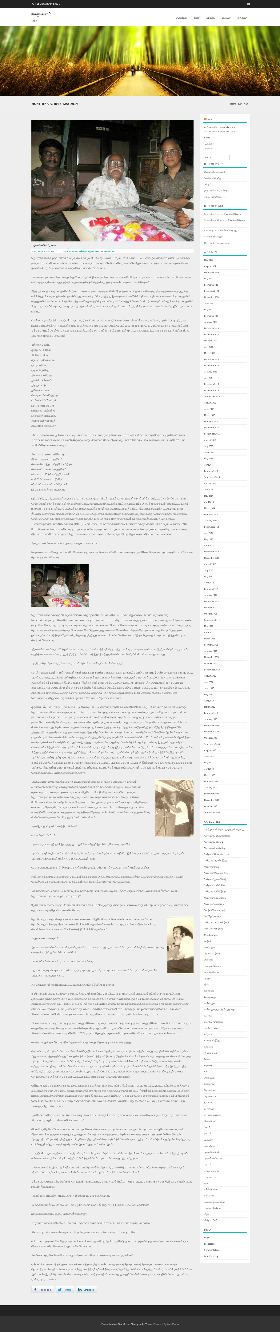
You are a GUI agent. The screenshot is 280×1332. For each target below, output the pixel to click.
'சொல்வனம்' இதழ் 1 (213, 842)
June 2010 (209, 688)
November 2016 (211, 390)
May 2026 (208, 260)
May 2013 (208, 539)
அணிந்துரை (210, 947)
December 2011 (211, 601)
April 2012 (209, 582)
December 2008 (211, 793)
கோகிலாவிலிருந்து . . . (214, 178)
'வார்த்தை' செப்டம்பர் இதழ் (216, 873)
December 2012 (211, 551)
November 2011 (211, 607)
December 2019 (211, 328)
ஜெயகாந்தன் (93, 251)
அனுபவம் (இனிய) (212, 966)
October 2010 (210, 663)
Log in (207, 1237)
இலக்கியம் (209, 990)
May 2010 (208, 694)
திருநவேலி (181, 18)
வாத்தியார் (209, 1195)
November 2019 (211, 334)
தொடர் (207, 1127)
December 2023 (211, 272)
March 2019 (209, 353)
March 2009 (209, 775)
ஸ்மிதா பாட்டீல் (210, 1220)
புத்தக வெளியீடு (211, 1152)
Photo (207, 137)
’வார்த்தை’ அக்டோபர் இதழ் (216, 922)
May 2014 (208, 496)
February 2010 (211, 713)
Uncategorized (211, 935)
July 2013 (208, 533)
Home (233, 103)
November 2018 (211, 365)
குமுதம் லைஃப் (211, 1053)
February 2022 (211, 285)
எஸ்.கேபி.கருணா (212, 1028)
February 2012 (211, 589)
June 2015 (209, 452)
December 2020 (211, 291)
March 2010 (209, 707)
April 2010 (209, 700)
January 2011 (210, 651)
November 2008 (211, 800)
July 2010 (208, 682)
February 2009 (211, 781)
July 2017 (208, 378)
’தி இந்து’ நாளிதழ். (212, 916)
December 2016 (211, 384)
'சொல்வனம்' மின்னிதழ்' (77, 251)
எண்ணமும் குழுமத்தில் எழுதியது (219, 1009)
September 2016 (212, 396)
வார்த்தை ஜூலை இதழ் (214, 1202)
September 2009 (212, 744)
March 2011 (209, 638)
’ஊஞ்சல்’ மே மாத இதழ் (215, 910)
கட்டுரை (226, 18)
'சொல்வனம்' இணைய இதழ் (217, 835)
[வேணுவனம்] (140, 93)
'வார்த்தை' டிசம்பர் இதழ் (215, 891)
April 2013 (209, 545)
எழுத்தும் (208, 1015)
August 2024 (210, 266)
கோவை (207, 1059)
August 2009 (210, 750)
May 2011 (208, 626)
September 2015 (212, 433)
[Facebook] (247, 4)
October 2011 (210, 613)
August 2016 (210, 402)
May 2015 (208, 458)
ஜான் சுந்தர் (209, 1084)
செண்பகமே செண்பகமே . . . (217, 172)
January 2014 (210, 520)
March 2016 (209, 415)
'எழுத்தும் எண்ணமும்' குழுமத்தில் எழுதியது (224, 829)
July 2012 (208, 570)
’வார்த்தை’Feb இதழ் (213, 928)
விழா (206, 1214)
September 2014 (212, 477)
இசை (197, 18)
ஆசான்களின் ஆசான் (44, 245)
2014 (240, 103)
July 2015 (208, 446)
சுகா (52, 251)
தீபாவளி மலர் (210, 1121)
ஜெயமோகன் (210, 1096)
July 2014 (208, 489)
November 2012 (211, 558)
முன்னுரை (209, 143)
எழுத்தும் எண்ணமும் (213, 1021)
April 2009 (209, 769)
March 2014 (209, 508)
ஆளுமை (210, 18)
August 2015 (210, 440)
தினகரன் (208, 1102)
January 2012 (210, 595)
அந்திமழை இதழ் (212, 953)
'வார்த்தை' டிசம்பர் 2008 (215, 885)
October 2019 (210, 340)
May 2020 (208, 309)
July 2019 (208, 347)
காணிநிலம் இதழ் (212, 1040)
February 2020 (211, 316)
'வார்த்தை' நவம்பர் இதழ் (215, 898)
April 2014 (209, 502)
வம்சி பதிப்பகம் (211, 1189)
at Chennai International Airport (219, 127)
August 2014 (210, 483)
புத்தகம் (207, 1164)
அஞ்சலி (208, 941)
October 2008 (210, 806)
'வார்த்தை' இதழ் (211, 866)
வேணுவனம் (41, 14)
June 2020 (209, 303)
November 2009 (211, 731)
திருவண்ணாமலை (212, 1115)
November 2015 (211, 427)
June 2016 (209, 409)
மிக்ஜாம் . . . (209, 184)
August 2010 (210, 675)
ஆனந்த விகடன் (211, 972)
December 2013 (211, 527)
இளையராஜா (210, 997)
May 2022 (208, 278)
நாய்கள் (207, 1133)
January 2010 (210, 719)
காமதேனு (208, 1046)
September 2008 (212, 812)
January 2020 (210, 322)
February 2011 (211, 644)
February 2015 (211, 471)
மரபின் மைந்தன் (211, 1171)
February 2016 (211, 421)
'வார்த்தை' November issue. (217, 854)
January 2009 (210, 787)
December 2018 (211, 359)
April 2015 (209, 464)
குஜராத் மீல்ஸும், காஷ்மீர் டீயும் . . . (219, 190)
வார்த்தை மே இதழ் (212, 1208)
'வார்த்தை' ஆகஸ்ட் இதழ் (215, 860)
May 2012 (208, 576)
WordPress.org (211, 1256)
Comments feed (212, 1250)
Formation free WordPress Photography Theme (127, 1324)
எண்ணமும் (209, 1003)
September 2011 (212, 620)
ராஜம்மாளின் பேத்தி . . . (214, 197)
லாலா (206, 1183)
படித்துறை (208, 1140)
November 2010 (211, 657)
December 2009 (211, 725)
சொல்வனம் (209, 1077)
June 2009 (209, 756)
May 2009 (208, 762)
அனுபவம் (208, 959)
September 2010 (212, 669)
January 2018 (210, 371)
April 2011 (209, 632)
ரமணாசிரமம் (210, 1177)
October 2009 (210, 738)
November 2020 (211, 297)
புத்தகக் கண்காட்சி (213, 1158)
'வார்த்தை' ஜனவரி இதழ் (215, 879)
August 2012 (210, 564)
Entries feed (210, 1244)
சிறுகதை (242, 18)
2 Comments (109, 251)
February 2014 (211, 514)
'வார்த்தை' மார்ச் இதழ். (214, 904)
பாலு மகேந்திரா (211, 1146)
